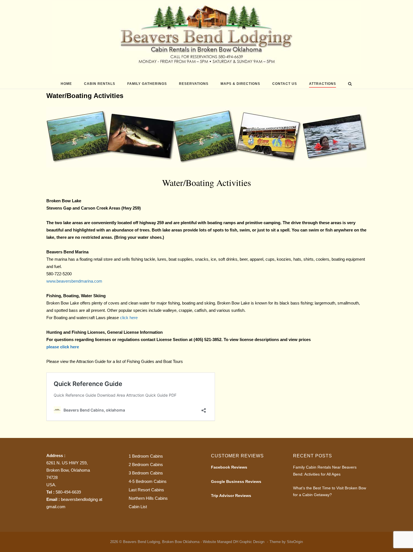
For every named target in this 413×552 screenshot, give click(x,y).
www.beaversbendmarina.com (74, 281)
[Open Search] (350, 84)
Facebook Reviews (229, 467)
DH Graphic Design (249, 542)
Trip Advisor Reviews (231, 495)
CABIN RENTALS (99, 84)
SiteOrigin (295, 542)
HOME (66, 84)
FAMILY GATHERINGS (147, 84)
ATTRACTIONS (322, 84)
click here (128, 317)
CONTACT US (284, 84)
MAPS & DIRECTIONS (240, 84)
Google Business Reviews (236, 481)
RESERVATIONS (193, 84)
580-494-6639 (68, 492)
